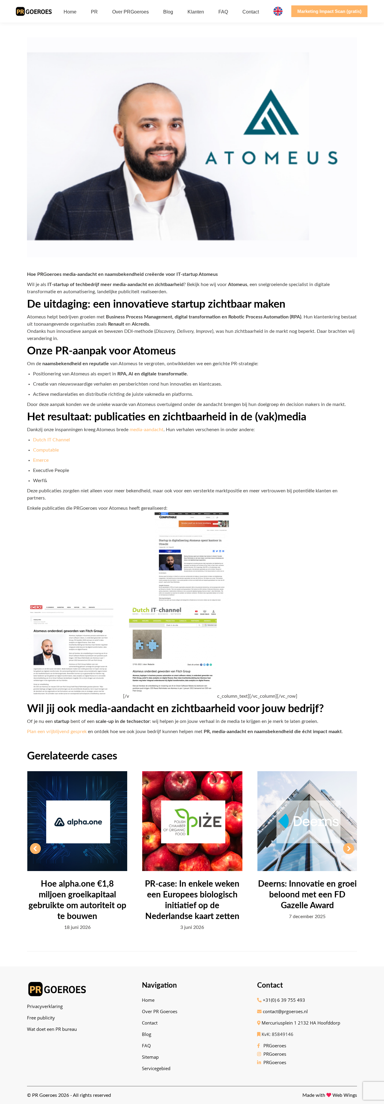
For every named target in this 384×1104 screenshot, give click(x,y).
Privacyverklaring (45, 1006)
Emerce (41, 460)
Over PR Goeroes (159, 1011)
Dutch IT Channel (51, 439)
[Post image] (77, 821)
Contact (150, 1023)
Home (148, 1000)
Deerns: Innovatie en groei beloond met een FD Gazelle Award (307, 895)
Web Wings (344, 1095)
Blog (146, 1034)
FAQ (146, 1046)
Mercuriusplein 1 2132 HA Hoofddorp (300, 1023)
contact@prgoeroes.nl (285, 1011)
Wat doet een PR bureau (52, 1029)
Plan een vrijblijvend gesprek (57, 731)
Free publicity (41, 1018)
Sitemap (150, 1057)
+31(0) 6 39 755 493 (283, 1000)
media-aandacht (147, 429)
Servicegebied (156, 1068)
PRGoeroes (273, 1046)
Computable (46, 450)
